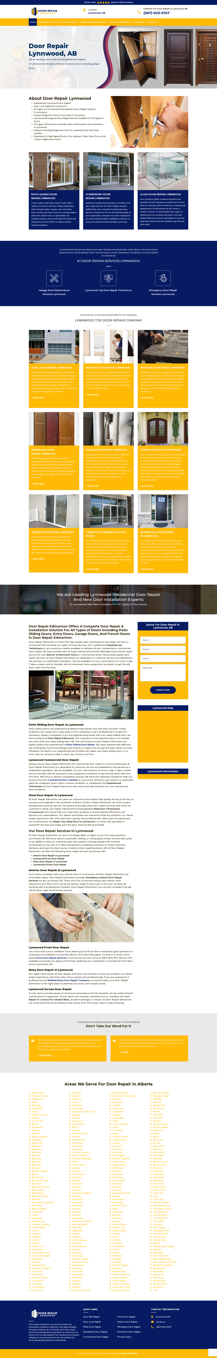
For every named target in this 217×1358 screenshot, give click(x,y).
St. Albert (157, 1168)
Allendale (36, 1105)
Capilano (36, 1237)
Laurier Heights (120, 1124)
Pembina (117, 1268)
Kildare (75, 1281)
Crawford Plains (40, 1278)
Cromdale (37, 1284)
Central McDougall (41, 1256)
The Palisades (160, 1218)
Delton (75, 1096)
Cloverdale (37, 1274)
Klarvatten (117, 1102)
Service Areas (138, 22)
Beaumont (37, 1146)
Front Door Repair (126, 1317)
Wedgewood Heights (164, 1246)
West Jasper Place (162, 1259)
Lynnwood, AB (96, 13)
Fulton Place (78, 1165)
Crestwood (37, 1281)
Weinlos (157, 1249)
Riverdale (157, 1115)
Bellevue (36, 1155)
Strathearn (158, 1180)
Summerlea (159, 1183)
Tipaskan (157, 1224)
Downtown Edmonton (83, 1111)
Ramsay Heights (161, 1093)
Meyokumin (118, 1199)
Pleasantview (119, 1271)
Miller (115, 1209)
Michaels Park (119, 1205)
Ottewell (116, 1243)
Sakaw (156, 1133)
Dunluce (76, 1118)
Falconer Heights (80, 1152)
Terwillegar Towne (162, 1209)
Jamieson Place (80, 1262)
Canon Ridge (38, 1227)
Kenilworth (77, 1271)
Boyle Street (38, 1193)
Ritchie (156, 1111)
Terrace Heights (161, 1202)
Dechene (76, 1093)
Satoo (156, 1136)
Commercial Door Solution (63, 780)
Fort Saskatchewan (82, 1158)
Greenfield (77, 1199)
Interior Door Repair (127, 1322)
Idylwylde (77, 1252)
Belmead (36, 1158)
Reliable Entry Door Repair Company (68, 980)
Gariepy (76, 1168)
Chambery (37, 1259)
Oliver (115, 1237)
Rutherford (158, 1130)
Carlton (35, 1243)
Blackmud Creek (40, 1180)
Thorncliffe (158, 1221)
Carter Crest (38, 1246)
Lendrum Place (120, 1136)
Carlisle (35, 1240)
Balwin (35, 1124)
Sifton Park (158, 1152)
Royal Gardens (160, 1124)
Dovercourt (78, 1108)
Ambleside (37, 1108)
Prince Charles (119, 1278)
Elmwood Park (79, 1133)
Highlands (77, 1231)
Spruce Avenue (160, 1162)
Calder (35, 1215)
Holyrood (77, 1243)
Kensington (78, 1274)
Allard (35, 1102)
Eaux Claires (78, 1124)
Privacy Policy (124, 1337)
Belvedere (37, 1165)
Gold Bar (76, 1187)
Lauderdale (118, 1118)
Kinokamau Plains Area (124, 1096)
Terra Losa (158, 1199)
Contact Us (153, 22)
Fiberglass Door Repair (129, 1327)
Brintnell (36, 1199)
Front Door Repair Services (51, 958)
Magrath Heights (121, 1158)
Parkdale (117, 1259)
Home (33, 22)
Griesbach (77, 1205)
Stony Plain (158, 1174)
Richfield (157, 1099)
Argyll (34, 1111)
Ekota (75, 1127)
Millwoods (117, 1212)
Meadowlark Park (121, 1193)
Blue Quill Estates (41, 1187)
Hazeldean (77, 1218)
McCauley (117, 1177)
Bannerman (38, 1127)
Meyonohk (117, 1202)
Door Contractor (70, 22)
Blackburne (37, 1177)
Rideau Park (159, 1105)
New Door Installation (120, 22)
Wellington (158, 1252)
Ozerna (116, 1252)
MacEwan (117, 1152)
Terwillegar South (162, 1205)
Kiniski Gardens (120, 1093)
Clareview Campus (41, 1268)
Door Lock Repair (92, 1322)
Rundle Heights (161, 1127)
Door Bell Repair (91, 1317)
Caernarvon (37, 1212)
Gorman (76, 1190)
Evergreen (77, 1149)
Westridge (158, 1271)
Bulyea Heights (39, 1209)
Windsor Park (160, 1284)
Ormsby (116, 1240)
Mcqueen (117, 1190)
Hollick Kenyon (79, 1240)
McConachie (118, 1180)
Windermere (159, 1281)
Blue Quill (36, 1183)
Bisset (35, 1174)
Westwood (158, 1274)
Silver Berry (158, 1155)
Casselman (37, 1249)
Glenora (76, 1180)
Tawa (155, 1196)
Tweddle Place (160, 1234)
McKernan (117, 1183)
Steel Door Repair (92, 1327)
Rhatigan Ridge (161, 1096)
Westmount (159, 1268)
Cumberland (38, 1287)
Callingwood (38, 1221)
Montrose (117, 1218)
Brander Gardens (40, 1196)
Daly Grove (37, 1290)
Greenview (77, 1202)
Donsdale (77, 1105)
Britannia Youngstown (43, 1202)
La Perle (116, 1105)
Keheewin (77, 1268)
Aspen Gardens (39, 1115)
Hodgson (77, 1237)
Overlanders (118, 1246)
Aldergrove (37, 1099)
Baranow (36, 1130)
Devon (75, 1102)
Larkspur (116, 1115)
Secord (156, 1143)
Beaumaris (37, 1143)
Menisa (116, 1196)
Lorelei (115, 1143)
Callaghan (37, 1218)
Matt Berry (117, 1168)
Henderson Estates (82, 1221)
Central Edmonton (41, 1252)
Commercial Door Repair (95, 1337)
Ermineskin (78, 1143)
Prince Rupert (119, 1281)
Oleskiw (116, 1234)
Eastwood (77, 1121)
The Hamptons (160, 1212)
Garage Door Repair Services (93, 22)
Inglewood (77, 1256)
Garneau (76, 1171)
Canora (35, 1231)
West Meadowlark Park (165, 1262)
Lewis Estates (119, 1140)
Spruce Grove (159, 1165)
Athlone (36, 1118)
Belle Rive (37, 1152)
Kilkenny (76, 1284)
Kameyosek (78, 1265)
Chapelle (36, 1262)
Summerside (159, 1187)
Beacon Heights (40, 1136)
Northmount (118, 1227)
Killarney (76, 1287)
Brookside (37, 1205)
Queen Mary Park (121, 1287)
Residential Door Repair (95, 1332)
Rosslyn (157, 1121)
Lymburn (117, 1146)
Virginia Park (159, 1240)
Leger (115, 1133)
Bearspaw (37, 1140)
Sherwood (158, 1149)
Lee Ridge (117, 1130)
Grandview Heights (81, 1193)
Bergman (36, 1168)
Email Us (160, 1322)
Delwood (76, 1099)
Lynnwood (117, 1149)
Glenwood (77, 1183)
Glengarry (77, 1177)
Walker (156, 1243)
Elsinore (76, 1136)
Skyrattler (158, 1158)
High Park (77, 1227)
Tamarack (158, 1193)
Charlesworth (38, 1265)
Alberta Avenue (39, 1096)
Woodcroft (158, 1287)
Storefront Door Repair (129, 1332)
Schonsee (158, 1140)
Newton (116, 1221)
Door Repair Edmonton (127, 1353)
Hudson (76, 1249)
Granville (76, 1196)
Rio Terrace (158, 1108)
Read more (38, 398)
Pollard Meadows (121, 1274)
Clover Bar (37, 1271)
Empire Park (78, 1140)
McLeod (116, 1187)
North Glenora (119, 1224)
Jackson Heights (80, 1259)
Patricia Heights (120, 1265)
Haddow (76, 1212)
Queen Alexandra (121, 1284)
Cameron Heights (41, 1224)
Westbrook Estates (163, 1265)
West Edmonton (161, 1256)
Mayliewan (117, 1174)
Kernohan (77, 1278)
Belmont (36, 1162)
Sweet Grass (159, 1190)
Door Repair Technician (49, 22)
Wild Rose (158, 1278)
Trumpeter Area (161, 1231)
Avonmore (37, 1121)
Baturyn (36, 1133)
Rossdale (157, 1118)
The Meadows (160, 1215)
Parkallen (117, 1256)
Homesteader (79, 1246)
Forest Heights (79, 1155)
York (155, 1290)
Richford (157, 1102)
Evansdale (77, 1146)
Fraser (75, 1162)
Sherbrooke (159, 1146)
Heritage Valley (79, 1224)
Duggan (76, 1115)
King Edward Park (81, 1290)
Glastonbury (78, 1174)
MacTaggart (118, 1155)
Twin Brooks (159, 1237)
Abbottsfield (38, 1093)
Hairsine (76, 1215)
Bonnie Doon (38, 1190)
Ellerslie (76, 1130)
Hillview (76, 1234)
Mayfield (116, 1171)
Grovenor (77, 1209)
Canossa (36, 1234)
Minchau (116, 1215)
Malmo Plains (119, 1162)
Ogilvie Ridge (119, 1231)
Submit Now (163, 690)
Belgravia (36, 1149)
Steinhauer (158, 1171)
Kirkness (116, 1099)
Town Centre (159, 1227)
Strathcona (158, 1177)
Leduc (115, 1127)
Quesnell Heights (121, 1290)
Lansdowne (118, 1111)
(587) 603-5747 (156, 13)
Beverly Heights (40, 1171)
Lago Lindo (118, 1108)
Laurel (115, 1121)
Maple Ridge (118, 1165)
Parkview (117, 1262)
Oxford (116, 1249)
